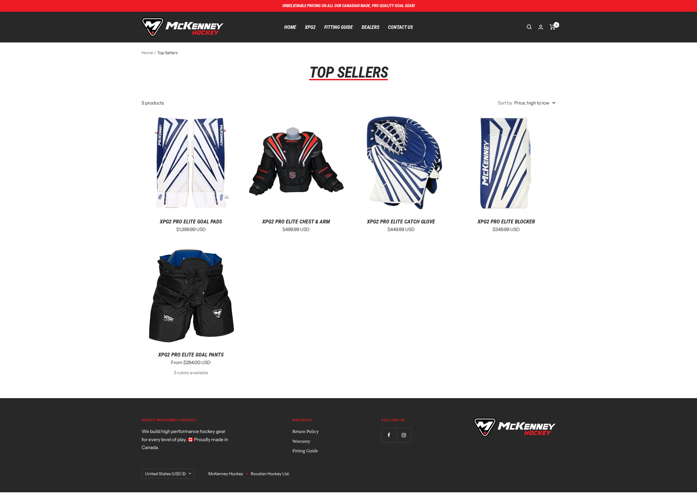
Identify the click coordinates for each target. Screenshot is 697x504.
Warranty (301, 441)
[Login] (540, 27)
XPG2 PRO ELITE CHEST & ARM (296, 222)
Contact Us (400, 27)
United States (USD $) (165, 473)
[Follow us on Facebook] (388, 435)
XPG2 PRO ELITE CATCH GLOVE (401, 222)
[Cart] (552, 27)
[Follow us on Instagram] (403, 435)
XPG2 (310, 27)
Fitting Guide (338, 27)
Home (290, 27)
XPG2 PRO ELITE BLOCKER (506, 222)
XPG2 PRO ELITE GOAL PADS (191, 222)
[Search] (529, 26)
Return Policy (305, 431)
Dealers (370, 27)
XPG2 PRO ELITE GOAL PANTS (191, 355)
